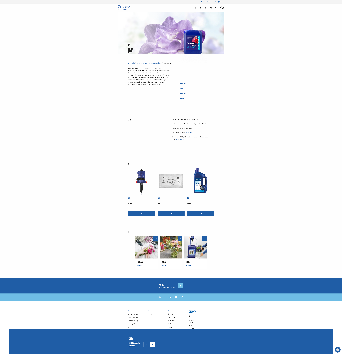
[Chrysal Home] (125, 7)
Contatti (176, 311)
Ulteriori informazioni (141, 213)
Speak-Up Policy (170, 327)
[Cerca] (221, 8)
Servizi (156, 311)
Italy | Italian (220, 2)
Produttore (138, 63)
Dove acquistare (171, 317)
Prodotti (136, 311)
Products (133, 63)
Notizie (150, 314)
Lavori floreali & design (133, 321)
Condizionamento (133, 317)
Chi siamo (170, 314)
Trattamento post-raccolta (134, 314)
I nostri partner (171, 321)
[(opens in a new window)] (165, 297)
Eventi (169, 324)
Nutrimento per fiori (131, 324)
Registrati (180, 285)
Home (128, 63)
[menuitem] (221, 8)
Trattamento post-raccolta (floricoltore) (152, 63)
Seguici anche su (205, 2)
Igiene (129, 327)
